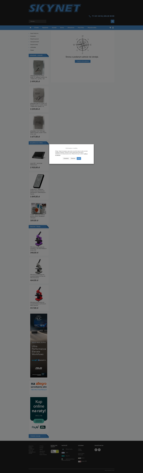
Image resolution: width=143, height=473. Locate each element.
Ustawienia (66, 158)
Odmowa (73, 158)
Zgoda (78, 158)
